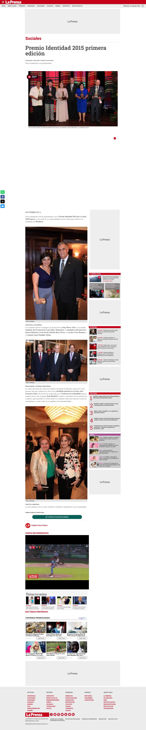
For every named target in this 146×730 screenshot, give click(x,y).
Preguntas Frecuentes (57, 720)
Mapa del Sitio (112, 719)
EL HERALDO (108, 698)
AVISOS (68, 710)
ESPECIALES (69, 700)
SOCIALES (49, 704)
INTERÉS (49, 692)
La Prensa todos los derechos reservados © (36, 720)
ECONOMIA (31, 700)
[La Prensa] (34, 714)
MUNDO (30, 704)
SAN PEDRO (31, 698)
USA (28, 706)
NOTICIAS (30, 692)
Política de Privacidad (72, 719)
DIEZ (105, 700)
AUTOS (48, 708)
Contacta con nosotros (89, 719)
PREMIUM (69, 692)
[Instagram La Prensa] (58, 714)
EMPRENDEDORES (52, 700)
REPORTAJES (70, 702)
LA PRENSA (107, 696)
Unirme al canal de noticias (58, 517)
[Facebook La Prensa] (51, 714)
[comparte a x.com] (2, 201)
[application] (57, 562)
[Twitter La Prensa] (55, 714)
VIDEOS (68, 706)
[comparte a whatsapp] (2, 192)
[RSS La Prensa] (73, 714)
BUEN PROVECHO (110, 704)
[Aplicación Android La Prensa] (69, 714)
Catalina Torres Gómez (47, 60)
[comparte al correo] (2, 206)
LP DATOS (68, 704)
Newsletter (102, 719)
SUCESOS (30, 702)
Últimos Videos (109, 281)
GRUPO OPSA (108, 692)
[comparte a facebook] (2, 197)
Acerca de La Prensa (56, 719)
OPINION (88, 692)
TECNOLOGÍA (50, 706)
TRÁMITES (69, 708)
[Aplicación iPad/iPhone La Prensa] (66, 714)
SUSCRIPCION (108, 708)
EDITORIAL (88, 696)
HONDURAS (31, 696)
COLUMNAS (88, 698)
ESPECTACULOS (51, 698)
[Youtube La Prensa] (62, 714)
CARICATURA (89, 700)
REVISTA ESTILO (109, 702)
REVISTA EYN (108, 706)
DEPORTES (50, 696)
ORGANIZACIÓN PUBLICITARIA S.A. (36, 724)
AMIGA (48, 702)
